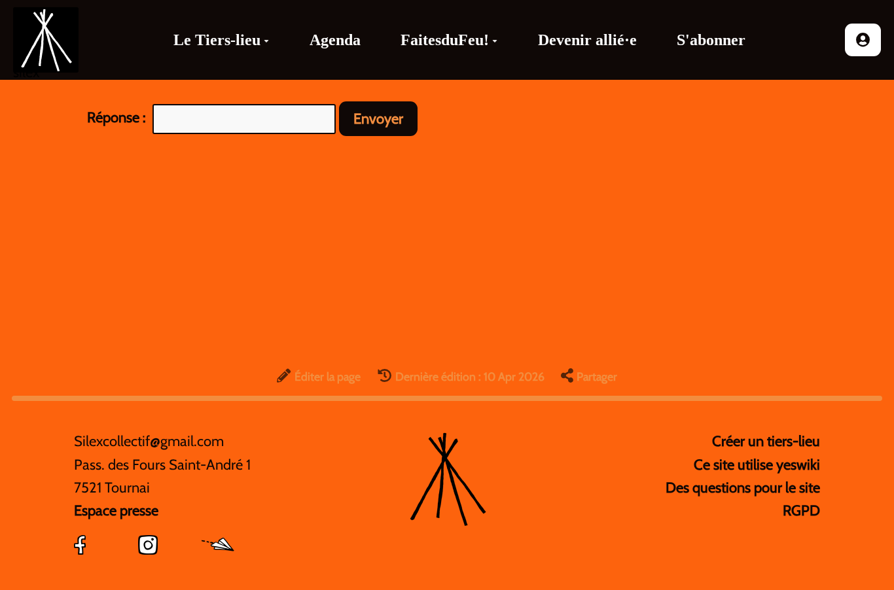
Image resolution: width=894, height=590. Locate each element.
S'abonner (711, 39)
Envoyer (378, 119)
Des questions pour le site (743, 487)
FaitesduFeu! (445, 39)
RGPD (801, 510)
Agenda (335, 39)
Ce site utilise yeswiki (757, 465)
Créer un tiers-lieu (766, 441)
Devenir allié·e (587, 39)
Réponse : (118, 117)
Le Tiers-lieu (216, 39)
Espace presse (116, 510)
